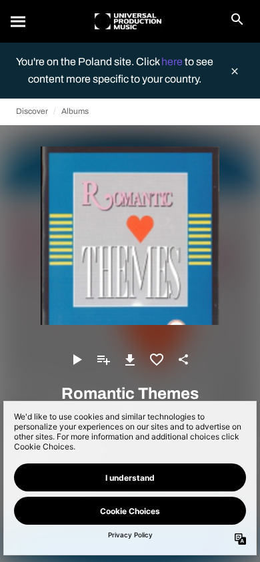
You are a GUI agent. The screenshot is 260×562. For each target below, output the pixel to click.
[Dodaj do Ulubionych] (157, 360)
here (173, 61)
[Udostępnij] (183, 360)
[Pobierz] (130, 360)
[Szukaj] (19, 21)
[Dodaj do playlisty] (103, 360)
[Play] (77, 360)
